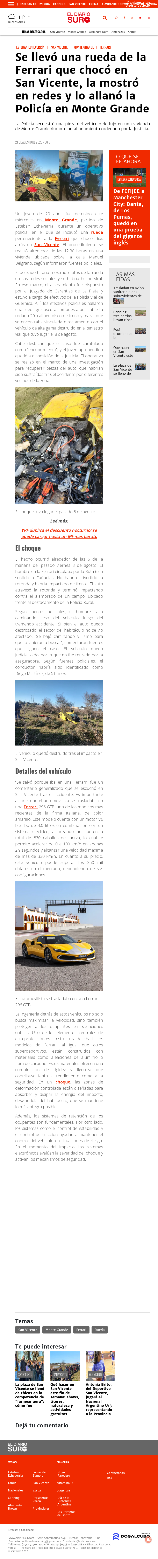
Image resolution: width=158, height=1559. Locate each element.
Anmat (132, 32)
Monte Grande (77, 32)
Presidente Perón (40, 1499)
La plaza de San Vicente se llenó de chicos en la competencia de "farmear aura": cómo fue (29, 1395)
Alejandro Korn (98, 32)
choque (63, 1082)
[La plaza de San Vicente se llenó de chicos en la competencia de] (29, 1380)
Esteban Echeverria (35, 4)
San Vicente (77, 4)
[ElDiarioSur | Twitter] (140, 18)
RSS (109, 1478)
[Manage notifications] (148, 1539)
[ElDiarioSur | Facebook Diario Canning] (124, 18)
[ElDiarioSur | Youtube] (143, 1447)
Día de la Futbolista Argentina (64, 1501)
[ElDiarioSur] (17, 1450)
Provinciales (41, 1508)
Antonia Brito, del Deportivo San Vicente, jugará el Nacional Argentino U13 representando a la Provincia (99, 1399)
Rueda (100, 1330)
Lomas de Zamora (39, 1473)
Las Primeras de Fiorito (66, 1513)
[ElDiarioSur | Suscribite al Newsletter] (149, 18)
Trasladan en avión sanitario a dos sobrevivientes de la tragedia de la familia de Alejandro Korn (128, 298)
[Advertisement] (82, 1194)
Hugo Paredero (63, 1473)
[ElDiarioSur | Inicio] (145, 1462)
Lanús (12, 1483)
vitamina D (65, 1483)
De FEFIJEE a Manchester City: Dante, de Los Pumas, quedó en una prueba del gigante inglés (128, 217)
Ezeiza (93, 4)
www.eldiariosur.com (21, 1537)
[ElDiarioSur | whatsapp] (116, 18)
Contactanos (116, 1473)
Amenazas (118, 32)
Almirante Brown (115, 4)
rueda (97, 232)
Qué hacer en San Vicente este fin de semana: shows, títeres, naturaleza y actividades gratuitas (64, 1399)
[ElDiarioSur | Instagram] (132, 18)
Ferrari (62, 238)
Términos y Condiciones (21, 1530)
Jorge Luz (63, 1490)
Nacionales (15, 1490)
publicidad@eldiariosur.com (81, 1541)
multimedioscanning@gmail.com (41, 1541)
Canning (59, 4)
